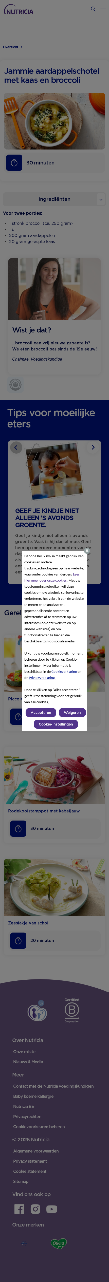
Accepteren (41, 713)
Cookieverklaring (64, 672)
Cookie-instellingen (56, 724)
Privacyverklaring (42, 678)
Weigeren (72, 713)
